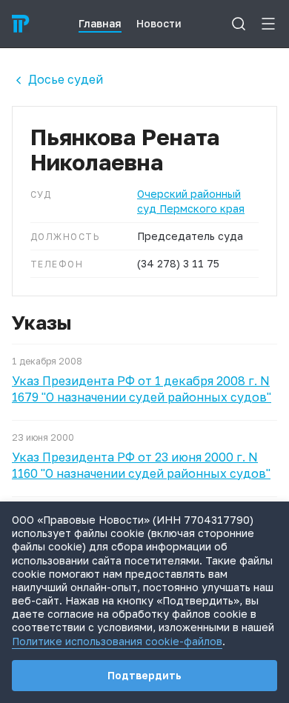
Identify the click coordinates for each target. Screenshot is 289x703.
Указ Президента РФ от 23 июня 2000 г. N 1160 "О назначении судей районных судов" (141, 465)
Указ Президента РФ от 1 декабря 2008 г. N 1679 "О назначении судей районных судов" (141, 388)
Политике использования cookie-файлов (117, 641)
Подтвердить (144, 675)
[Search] (239, 24)
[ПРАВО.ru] (21, 24)
